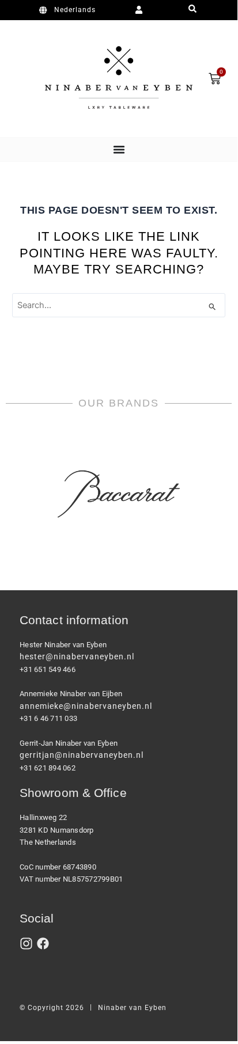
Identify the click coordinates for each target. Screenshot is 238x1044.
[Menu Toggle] (119, 149)
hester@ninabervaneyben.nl (77, 656)
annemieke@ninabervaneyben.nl (86, 706)
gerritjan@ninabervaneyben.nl (81, 755)
